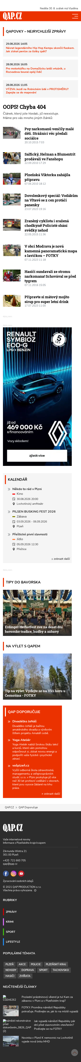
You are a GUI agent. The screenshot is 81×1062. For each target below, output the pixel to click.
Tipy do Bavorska (23, 582)
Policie (36, 964)
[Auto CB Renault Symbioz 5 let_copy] (37, 465)
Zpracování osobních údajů (18, 881)
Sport (10, 932)
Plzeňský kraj (56, 964)
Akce (22, 964)
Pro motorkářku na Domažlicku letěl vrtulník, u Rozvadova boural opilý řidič (35, 70)
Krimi (10, 922)
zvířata (24, 976)
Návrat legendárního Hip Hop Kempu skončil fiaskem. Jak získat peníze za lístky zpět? (40, 49)
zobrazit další (61, 559)
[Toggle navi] (75, 16)
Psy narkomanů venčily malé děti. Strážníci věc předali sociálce (49, 133)
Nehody (11, 970)
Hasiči (10, 976)
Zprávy (11, 912)
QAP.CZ (9, 807)
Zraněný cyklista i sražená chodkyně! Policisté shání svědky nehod (47, 225)
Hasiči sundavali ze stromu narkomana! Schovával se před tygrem (50, 276)
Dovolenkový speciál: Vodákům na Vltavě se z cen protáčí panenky (51, 200)
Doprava (27, 970)
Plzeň (10, 964)
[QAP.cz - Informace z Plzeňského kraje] (12, 16)
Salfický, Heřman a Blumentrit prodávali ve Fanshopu (50, 156)
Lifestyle (13, 942)
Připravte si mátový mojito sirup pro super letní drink (47, 299)
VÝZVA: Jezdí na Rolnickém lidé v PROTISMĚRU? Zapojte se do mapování (37, 90)
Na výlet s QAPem (23, 646)
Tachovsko (61, 970)
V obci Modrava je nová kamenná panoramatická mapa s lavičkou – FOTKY (51, 251)
